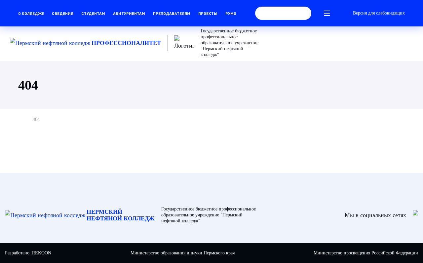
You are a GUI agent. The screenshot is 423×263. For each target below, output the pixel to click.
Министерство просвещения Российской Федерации (366, 252)
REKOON (41, 252)
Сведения (62, 13)
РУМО (230, 13)
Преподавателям (171, 13)
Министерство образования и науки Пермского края (183, 252)
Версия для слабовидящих (379, 13)
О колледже (31, 13)
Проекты (207, 13)
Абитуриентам (129, 13)
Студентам (93, 13)
